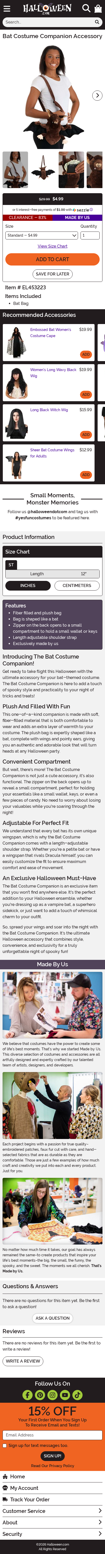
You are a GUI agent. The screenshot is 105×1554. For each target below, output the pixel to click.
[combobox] (47, 22)
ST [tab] (11, 564)
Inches (27, 585)
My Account (24, 1488)
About (10, 1523)
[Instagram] (52, 1395)
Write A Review (23, 1361)
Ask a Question (53, 1318)
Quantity (89, 226)
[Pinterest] (40, 1395)
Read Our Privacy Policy (52, 1466)
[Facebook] (27, 1395)
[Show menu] (7, 9)
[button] (98, 9)
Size (9, 226)
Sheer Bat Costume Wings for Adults (52, 453)
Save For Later (52, 274)
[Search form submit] (97, 22)
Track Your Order (29, 1500)
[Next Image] (97, 95)
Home (17, 1477)
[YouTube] (65, 1395)
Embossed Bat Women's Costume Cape (50, 333)
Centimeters (77, 585)
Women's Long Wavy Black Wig (53, 373)
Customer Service (24, 1511)
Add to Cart (52, 259)
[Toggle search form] (86, 9)
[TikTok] (77, 1395)
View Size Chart (53, 246)
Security (12, 1534)
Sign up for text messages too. (38, 1445)
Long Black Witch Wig (49, 410)
